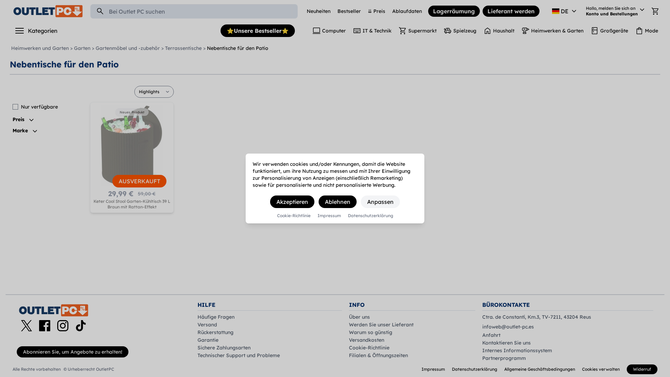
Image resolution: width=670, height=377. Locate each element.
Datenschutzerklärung (370, 216)
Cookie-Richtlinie (294, 216)
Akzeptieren (292, 201)
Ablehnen (337, 201)
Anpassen (380, 201)
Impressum (329, 216)
